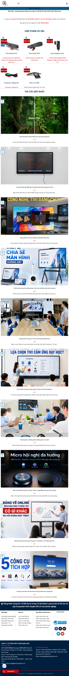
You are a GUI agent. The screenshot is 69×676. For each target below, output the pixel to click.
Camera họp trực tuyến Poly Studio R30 (34, 59)
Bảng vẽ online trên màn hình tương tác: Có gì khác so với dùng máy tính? (34, 541)
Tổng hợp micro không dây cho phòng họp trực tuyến (34, 439)
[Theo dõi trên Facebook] (56, 628)
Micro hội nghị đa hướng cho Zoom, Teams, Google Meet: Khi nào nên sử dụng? (34, 490)
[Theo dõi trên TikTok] (60, 628)
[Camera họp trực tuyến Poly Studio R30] (34, 46)
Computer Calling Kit (11, 87)
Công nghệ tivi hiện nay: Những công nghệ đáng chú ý (34, 237)
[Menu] (18, 3)
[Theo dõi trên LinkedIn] (58, 634)
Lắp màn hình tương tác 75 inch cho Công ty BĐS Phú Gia (34, 338)
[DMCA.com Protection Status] (58, 616)
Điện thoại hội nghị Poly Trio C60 (34, 87)
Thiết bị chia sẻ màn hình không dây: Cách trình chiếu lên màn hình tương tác (35, 288)
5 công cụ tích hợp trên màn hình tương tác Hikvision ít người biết (34, 591)
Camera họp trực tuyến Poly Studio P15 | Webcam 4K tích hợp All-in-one (11, 60)
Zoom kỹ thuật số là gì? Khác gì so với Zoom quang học (34, 136)
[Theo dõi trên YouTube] (62, 634)
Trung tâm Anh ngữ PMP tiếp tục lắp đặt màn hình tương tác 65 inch (34, 187)
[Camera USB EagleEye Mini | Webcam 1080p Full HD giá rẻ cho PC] (57, 46)
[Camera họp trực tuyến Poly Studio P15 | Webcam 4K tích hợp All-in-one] (11, 46)
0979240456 (11, 659)
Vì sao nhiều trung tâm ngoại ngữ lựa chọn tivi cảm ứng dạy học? (34, 389)
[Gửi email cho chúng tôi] (64, 628)
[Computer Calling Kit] (11, 75)
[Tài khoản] (67, 3)
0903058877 (20, 659)
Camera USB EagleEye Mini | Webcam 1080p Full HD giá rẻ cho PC (57, 60)
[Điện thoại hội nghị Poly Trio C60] (34, 75)
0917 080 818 (46, 654)
